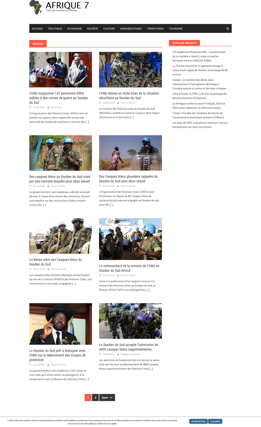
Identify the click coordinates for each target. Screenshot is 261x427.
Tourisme (176, 28)
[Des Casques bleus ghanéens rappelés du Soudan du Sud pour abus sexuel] (130, 152)
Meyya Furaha (58, 186)
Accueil (37, 28)
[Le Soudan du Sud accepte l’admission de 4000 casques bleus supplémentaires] (130, 320)
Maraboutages (131, 28)
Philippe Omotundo (131, 354)
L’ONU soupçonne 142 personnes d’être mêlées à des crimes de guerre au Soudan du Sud (58, 98)
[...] (87, 121)
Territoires (155, 28)
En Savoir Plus (198, 421)
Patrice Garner (128, 102)
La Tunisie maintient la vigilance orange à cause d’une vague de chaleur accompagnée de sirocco (200, 70)
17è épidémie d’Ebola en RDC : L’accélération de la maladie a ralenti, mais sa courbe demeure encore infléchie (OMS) (199, 56)
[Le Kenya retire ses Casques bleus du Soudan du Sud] (60, 235)
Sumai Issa (56, 107)
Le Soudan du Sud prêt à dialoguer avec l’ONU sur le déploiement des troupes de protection (57, 355)
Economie (74, 28)
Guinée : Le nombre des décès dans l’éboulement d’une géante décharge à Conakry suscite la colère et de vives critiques (199, 84)
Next (105, 397)
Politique (55, 28)
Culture (109, 28)
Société (92, 28)
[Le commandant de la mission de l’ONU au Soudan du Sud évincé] (130, 238)
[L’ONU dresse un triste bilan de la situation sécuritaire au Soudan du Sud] (130, 69)
